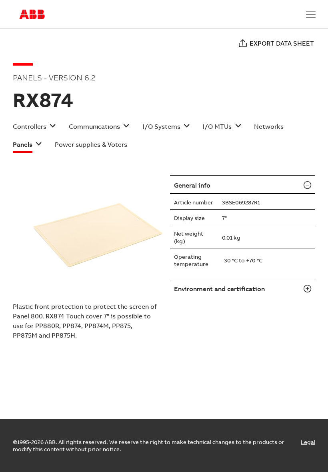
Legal (308, 442)
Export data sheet (282, 43)
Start (32, 14)
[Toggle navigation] (311, 14)
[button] (34, 129)
